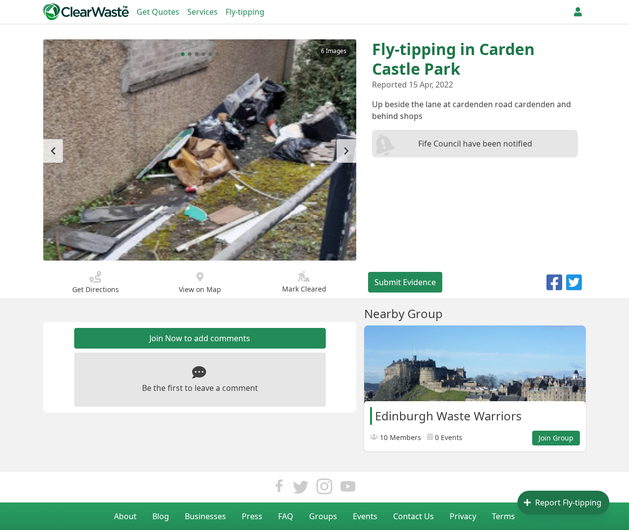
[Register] (578, 12)
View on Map (200, 289)
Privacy (463, 516)
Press (252, 516)
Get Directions (95, 289)
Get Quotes (158, 11)
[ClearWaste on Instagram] (324, 489)
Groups (323, 516)
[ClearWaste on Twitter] (301, 489)
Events (365, 516)
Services (202, 11)
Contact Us (413, 516)
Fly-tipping (245, 11)
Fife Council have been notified (475, 143)
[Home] (86, 12)
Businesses (205, 516)
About (125, 516)
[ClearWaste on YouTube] (348, 489)
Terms (503, 516)
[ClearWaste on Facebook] (279, 489)
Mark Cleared (304, 289)
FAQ (285, 516)
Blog (160, 516)
